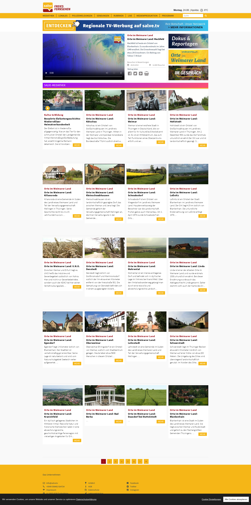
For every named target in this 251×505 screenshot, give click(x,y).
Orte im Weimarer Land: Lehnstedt (142, 341)
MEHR (77, 145)
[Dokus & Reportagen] (188, 40)
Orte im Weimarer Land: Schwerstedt (184, 341)
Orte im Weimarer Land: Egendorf (58, 341)
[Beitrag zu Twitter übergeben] (135, 73)
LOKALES (63, 15)
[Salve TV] (57, 6)
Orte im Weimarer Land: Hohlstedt (184, 120)
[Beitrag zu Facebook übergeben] (130, 73)
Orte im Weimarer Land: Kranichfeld (58, 415)
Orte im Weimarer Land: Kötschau (100, 120)
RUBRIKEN (118, 15)
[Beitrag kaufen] (146, 73)
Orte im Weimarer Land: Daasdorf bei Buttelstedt (142, 415)
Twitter (133, 486)
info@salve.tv (52, 483)
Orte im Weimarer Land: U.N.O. (62, 266)
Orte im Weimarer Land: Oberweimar (100, 341)
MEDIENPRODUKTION (147, 15)
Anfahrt (91, 483)
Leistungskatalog (95, 493)
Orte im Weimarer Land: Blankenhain (184, 415)
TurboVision (63, 493)
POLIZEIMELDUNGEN (82, 15)
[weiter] (140, 461)
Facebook (134, 483)
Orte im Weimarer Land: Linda (187, 266)
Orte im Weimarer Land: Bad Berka (102, 415)
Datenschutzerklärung (86, 499)
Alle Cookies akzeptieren (236, 499)
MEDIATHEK (48, 15)
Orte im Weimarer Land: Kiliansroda (58, 194)
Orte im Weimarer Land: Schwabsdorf (142, 194)
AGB (90, 486)
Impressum (51, 490)
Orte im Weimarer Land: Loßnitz (184, 194)
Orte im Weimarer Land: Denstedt (100, 268)
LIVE (130, 15)
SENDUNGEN (103, 15)
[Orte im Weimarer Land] (188, 56)
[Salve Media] (125, 25)
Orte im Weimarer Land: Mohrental (142, 268)
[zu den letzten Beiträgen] (146, 461)
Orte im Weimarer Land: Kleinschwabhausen (100, 194)
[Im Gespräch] (188, 72)
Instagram (134, 490)
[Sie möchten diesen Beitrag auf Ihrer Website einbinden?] (141, 73)
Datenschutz (93, 490)
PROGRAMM (168, 15)
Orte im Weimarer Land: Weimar (142, 120)
